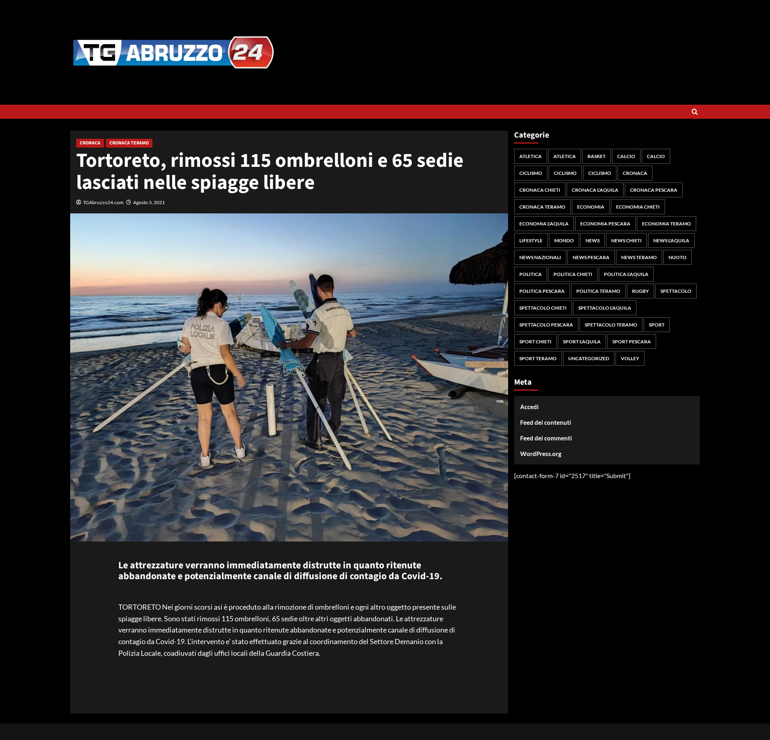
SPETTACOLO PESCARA (546, 325)
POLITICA (530, 274)
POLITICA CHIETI (572, 274)
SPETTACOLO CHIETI (543, 308)
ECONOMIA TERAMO (666, 224)
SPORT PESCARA (631, 342)
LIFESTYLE (531, 240)
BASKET (597, 156)
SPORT (657, 325)
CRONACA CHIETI (539, 190)
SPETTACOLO (676, 291)
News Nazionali (540, 257)
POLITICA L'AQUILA (626, 274)
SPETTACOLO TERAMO (611, 325)
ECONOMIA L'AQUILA (544, 224)
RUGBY (640, 291)
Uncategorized (588, 358)
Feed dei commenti (546, 438)
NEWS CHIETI (626, 240)
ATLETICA (530, 156)
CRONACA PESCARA (653, 190)
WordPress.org (540, 453)
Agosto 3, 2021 (149, 202)
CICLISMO (530, 173)
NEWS (593, 240)
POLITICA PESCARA (542, 291)
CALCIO (626, 156)
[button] (695, 112)
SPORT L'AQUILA (582, 342)
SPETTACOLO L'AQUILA (604, 308)
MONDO (564, 240)
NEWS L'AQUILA (671, 240)
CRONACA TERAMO (129, 143)
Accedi (529, 406)
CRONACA (90, 143)
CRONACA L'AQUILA (595, 190)
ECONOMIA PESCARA (605, 224)
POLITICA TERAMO (598, 291)
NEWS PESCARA (591, 257)
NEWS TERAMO (639, 257)
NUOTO (678, 257)
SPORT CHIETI (535, 342)
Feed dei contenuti (545, 422)
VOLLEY (630, 358)
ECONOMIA (590, 207)
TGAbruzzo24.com (103, 202)
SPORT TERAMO (538, 358)
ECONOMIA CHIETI (638, 207)
